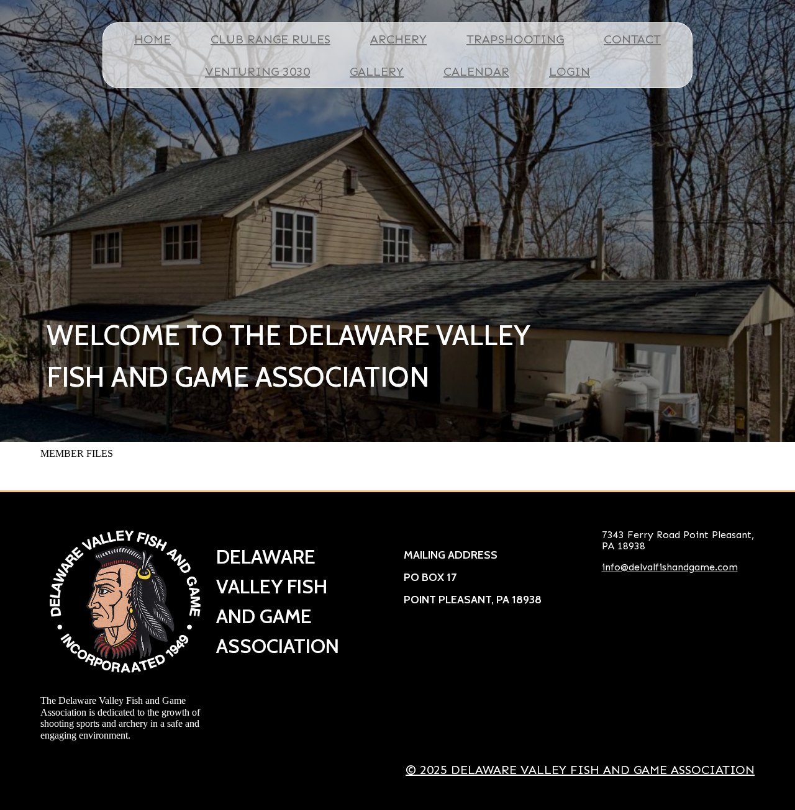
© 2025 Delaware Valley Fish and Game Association (580, 769)
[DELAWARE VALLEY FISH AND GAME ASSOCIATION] (125, 601)
